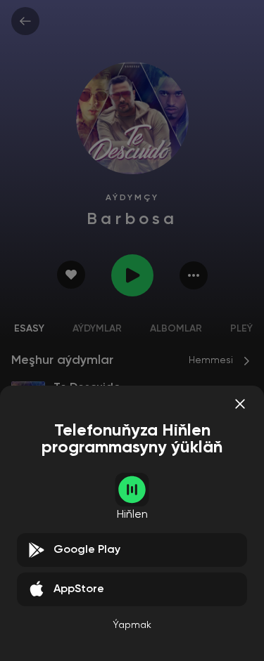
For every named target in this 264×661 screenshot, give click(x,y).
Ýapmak (132, 625)
